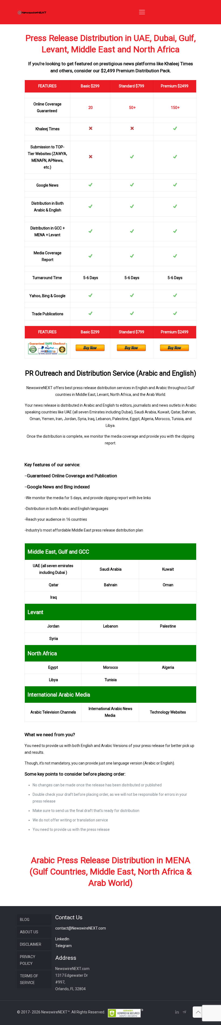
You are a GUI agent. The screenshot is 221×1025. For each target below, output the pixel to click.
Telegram (63, 946)
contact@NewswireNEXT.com (80, 928)
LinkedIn (62, 939)
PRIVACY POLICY (27, 960)
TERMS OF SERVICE (29, 979)
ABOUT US (29, 932)
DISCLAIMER (30, 944)
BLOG (24, 919)
